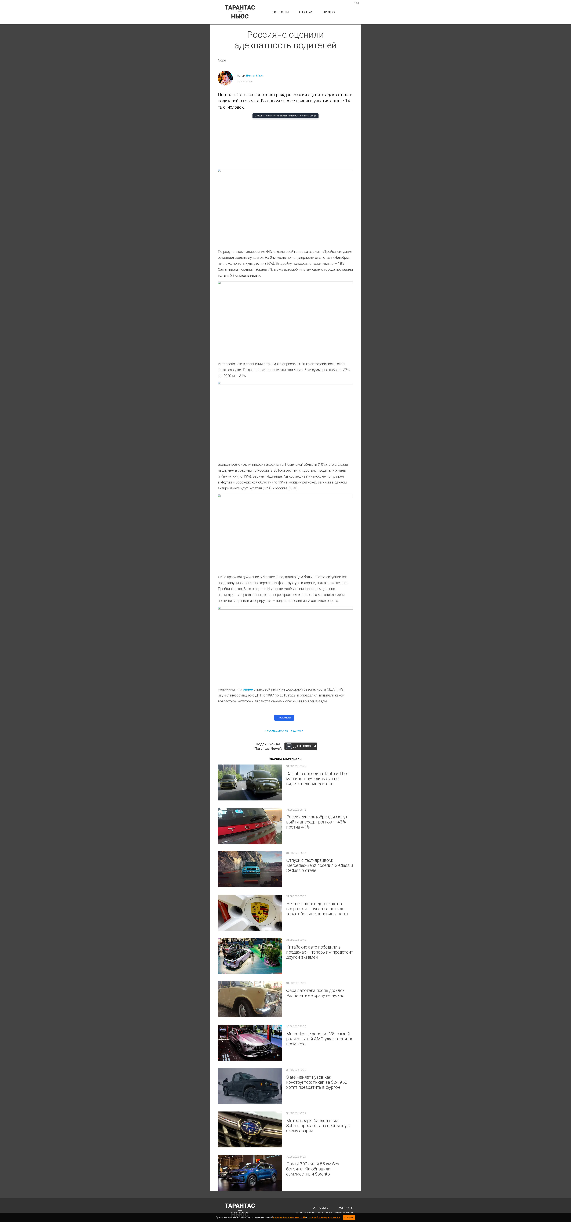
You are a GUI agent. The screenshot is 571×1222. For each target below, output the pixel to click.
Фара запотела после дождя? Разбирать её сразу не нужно (315, 993)
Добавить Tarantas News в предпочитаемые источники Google (285, 116)
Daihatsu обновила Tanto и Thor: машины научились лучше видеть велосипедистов (317, 778)
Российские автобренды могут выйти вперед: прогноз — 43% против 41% (317, 822)
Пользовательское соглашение (339, 1213)
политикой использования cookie (289, 1217)
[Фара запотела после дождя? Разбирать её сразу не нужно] (250, 999)
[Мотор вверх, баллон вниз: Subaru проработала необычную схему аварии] (250, 1129)
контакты (345, 1207)
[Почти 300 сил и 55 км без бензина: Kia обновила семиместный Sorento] (250, 1173)
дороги (298, 730)
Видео (329, 12)
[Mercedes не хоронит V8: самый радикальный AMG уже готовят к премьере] (250, 1043)
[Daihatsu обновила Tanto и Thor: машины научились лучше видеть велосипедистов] (250, 782)
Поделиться (284, 717)
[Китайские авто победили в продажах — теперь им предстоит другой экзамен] (250, 956)
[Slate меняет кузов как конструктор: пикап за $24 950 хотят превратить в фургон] (250, 1086)
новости (280, 12)
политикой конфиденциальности (324, 1217)
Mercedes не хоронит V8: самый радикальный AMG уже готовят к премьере (319, 1038)
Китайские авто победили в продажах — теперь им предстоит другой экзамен (319, 952)
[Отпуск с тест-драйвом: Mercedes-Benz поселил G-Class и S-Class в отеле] (250, 869)
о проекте (320, 1207)
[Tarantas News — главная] (240, 11)
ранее (248, 689)
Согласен (349, 1217)
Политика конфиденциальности (309, 1213)
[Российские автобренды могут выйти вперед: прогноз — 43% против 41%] (250, 826)
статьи (305, 12)
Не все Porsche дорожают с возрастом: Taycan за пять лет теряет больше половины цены (317, 908)
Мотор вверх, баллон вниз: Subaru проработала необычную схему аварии (318, 1125)
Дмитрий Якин (254, 75)
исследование (277, 730)
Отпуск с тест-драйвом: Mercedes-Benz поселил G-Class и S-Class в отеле (319, 865)
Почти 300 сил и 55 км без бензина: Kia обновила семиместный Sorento (312, 1169)
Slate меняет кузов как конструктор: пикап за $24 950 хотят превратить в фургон (316, 1082)
